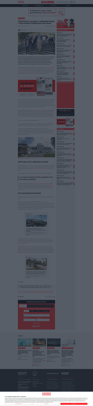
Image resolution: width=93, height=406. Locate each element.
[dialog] (46, 399)
